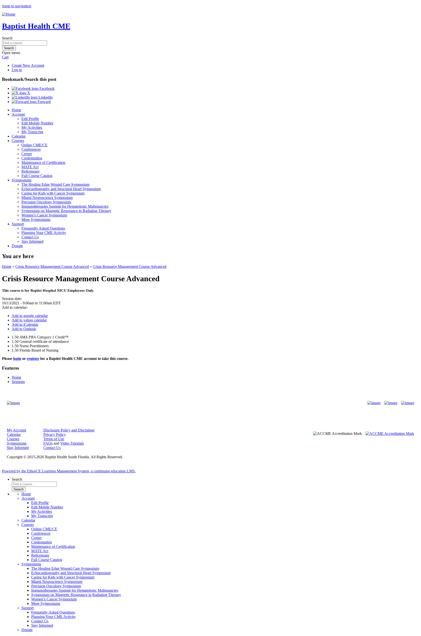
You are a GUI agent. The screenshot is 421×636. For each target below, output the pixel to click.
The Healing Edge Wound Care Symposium (55, 184)
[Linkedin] (407, 403)
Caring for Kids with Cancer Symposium (53, 193)
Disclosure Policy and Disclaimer (69, 430)
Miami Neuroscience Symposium (47, 198)
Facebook (46, 88)
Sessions (18, 382)
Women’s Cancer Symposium (44, 215)
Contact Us (30, 237)
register (33, 358)
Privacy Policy (54, 434)
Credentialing (31, 158)
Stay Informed (32, 241)
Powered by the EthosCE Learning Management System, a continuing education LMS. (69, 471)
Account (18, 114)
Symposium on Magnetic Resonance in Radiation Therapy (66, 211)
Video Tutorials (72, 443)
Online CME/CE (34, 145)
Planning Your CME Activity (43, 233)
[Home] (8, 14)
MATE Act (29, 167)
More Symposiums (35, 219)
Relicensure (30, 171)
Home (16, 110)
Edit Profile (30, 119)
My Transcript (32, 132)
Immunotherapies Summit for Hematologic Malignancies (64, 206)
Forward (44, 102)
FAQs (48, 443)
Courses (18, 141)
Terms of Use (53, 439)
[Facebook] (374, 403)
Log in (17, 70)
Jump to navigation (16, 6)
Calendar (19, 136)
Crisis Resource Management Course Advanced (52, 266)
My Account (16, 430)
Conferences (31, 149)
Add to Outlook (24, 329)
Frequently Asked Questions (43, 228)
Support (18, 224)
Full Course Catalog (36, 176)
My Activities (31, 127)
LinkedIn (45, 97)
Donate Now (195, 403)
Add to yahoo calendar (29, 320)
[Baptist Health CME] (13, 403)
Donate (17, 246)
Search (7, 38)
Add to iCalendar (25, 324)
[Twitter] (390, 403)
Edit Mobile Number (37, 123)
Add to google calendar (30, 316)
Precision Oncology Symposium (46, 202)
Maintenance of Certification (43, 162)
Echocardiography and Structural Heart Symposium (61, 189)
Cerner (26, 154)
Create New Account (28, 65)
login (17, 358)
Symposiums (21, 180)
